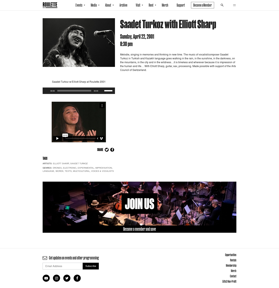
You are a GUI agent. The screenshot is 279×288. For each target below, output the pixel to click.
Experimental (86, 167)
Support (181, 5)
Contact (233, 276)
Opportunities (230, 255)
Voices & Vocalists (102, 171)
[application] (79, 91)
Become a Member (202, 5)
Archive (123, 5)
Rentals (233, 260)
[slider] (108, 90)
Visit (138, 5)
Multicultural (81, 171)
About (108, 5)
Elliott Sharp (61, 163)
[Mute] (101, 90)
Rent (151, 5)
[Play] (46, 90)
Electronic (69, 167)
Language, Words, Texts (57, 171)
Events (79, 5)
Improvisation (103, 167)
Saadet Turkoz (79, 163)
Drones (57, 167)
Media (94, 5)
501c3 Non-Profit (229, 281)
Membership (231, 265)
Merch (165, 5)
